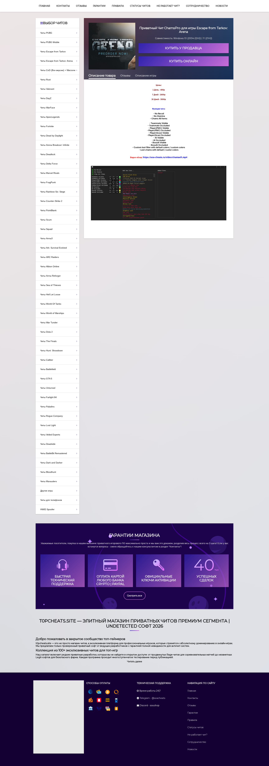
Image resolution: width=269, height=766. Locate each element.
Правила (118, 6)
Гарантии (99, 6)
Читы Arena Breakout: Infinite (54, 145)
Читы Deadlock (47, 154)
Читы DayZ (45, 98)
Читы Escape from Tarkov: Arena (56, 61)
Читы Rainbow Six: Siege (52, 191)
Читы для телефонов (51, 500)
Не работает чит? (168, 6)
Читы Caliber (46, 360)
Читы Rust (45, 79)
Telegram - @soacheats (152, 698)
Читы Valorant (47, 89)
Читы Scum (46, 219)
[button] (134, 661)
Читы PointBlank (48, 210)
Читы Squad (46, 229)
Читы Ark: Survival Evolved (53, 248)
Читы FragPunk (48, 182)
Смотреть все (134, 595)
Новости (222, 6)
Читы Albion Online (49, 266)
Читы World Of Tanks (50, 304)
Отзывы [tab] (125, 75)
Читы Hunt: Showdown (51, 350)
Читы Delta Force (49, 163)
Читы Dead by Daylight (51, 135)
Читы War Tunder (49, 322)
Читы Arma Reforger (50, 276)
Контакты (63, 6)
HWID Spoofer (47, 509)
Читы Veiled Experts (50, 434)
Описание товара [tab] (102, 75)
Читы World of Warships (52, 313)
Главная (44, 6)
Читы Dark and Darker (51, 462)
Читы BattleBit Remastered (53, 453)
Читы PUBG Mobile (49, 42)
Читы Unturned (47, 388)
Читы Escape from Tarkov (53, 51)
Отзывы (81, 6)
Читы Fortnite (47, 126)
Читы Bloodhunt (48, 472)
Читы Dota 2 (46, 332)
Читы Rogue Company (51, 416)
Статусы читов (140, 6)
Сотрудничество (197, 6)
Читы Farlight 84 (48, 397)
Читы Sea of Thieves (50, 285)
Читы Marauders (48, 481)
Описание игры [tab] (145, 75)
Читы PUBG (46, 33)
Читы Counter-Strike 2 (51, 201)
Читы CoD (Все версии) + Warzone (57, 70)
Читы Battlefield (48, 369)
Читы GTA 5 (46, 378)
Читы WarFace (47, 107)
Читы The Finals (48, 341)
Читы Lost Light (48, 425)
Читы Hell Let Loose (50, 294)
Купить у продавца (183, 48)
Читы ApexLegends (50, 117)
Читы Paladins (47, 406)
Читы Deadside (47, 444)
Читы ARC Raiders (49, 257)
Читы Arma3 (46, 238)
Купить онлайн (183, 61)
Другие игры (46, 490)
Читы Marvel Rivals (49, 173)
